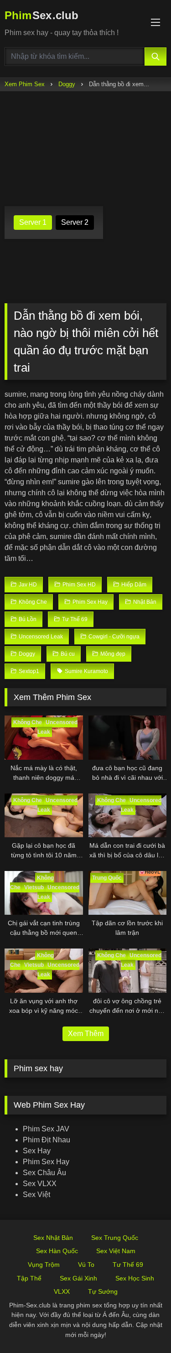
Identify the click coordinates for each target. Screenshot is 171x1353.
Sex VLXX (40, 1183)
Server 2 (74, 222)
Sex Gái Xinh (78, 1278)
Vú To (86, 1264)
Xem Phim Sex (25, 84)
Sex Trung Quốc (114, 1237)
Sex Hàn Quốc (57, 1251)
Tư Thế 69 (128, 1264)
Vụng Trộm (44, 1264)
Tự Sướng (103, 1291)
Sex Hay (37, 1151)
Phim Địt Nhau (46, 1140)
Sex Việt (36, 1194)
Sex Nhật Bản (53, 1237)
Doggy (66, 84)
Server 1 (33, 222)
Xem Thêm (86, 1033)
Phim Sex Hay (46, 1162)
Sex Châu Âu (44, 1173)
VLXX (62, 1291)
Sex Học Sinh (134, 1278)
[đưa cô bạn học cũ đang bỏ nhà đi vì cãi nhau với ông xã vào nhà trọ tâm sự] (127, 737)
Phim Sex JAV (46, 1129)
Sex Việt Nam (115, 1251)
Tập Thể (29, 1278)
